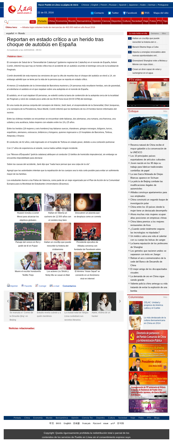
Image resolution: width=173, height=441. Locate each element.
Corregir (42, 286)
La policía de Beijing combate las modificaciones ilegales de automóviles (146, 185)
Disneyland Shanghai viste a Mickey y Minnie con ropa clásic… (149, 62)
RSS (147, 12)
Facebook (131, 12)
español (10, 33)
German (152, 5)
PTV (159, 21)
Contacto (99, 12)
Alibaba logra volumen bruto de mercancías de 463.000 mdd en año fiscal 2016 (58, 27)
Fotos (153, 21)
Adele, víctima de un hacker (101, 314)
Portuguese (163, 5)
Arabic (143, 5)
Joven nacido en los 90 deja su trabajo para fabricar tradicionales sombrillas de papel (146, 167)
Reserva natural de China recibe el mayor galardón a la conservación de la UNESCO (148, 148)
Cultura (126, 21)
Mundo (72, 21)
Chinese (85, 5)
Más (166, 80)
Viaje (145, 21)
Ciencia (106, 21)
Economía (61, 21)
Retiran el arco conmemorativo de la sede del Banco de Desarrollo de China (148, 262)
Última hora (11, 27)
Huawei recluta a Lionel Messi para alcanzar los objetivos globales (28, 216)
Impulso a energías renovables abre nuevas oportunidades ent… (149, 54)
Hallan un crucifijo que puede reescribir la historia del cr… (145, 40)
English (94, 5)
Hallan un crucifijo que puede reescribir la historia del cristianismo (57, 246)
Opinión (97, 21)
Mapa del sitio (161, 12)
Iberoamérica (84, 21)
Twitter (115, 12)
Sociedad (137, 21)
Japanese (133, 5)
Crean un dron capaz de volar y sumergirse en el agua (146, 71)
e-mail (56, 286)
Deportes (116, 21)
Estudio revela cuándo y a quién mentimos (49, 314)
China (51, 21)
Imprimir (14, 286)
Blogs (156, 418)
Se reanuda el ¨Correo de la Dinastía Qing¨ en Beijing (21, 316)
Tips (165, 21)
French (104, 5)
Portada (42, 21)
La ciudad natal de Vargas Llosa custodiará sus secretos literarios (76, 316)
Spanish (123, 5)
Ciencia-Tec (87, 418)
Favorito (28, 286)
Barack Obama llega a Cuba (145, 47)
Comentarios (69, 286)
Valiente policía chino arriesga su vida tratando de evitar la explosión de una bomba (148, 287)
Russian (113, 5)
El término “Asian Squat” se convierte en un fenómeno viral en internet (87, 275)
